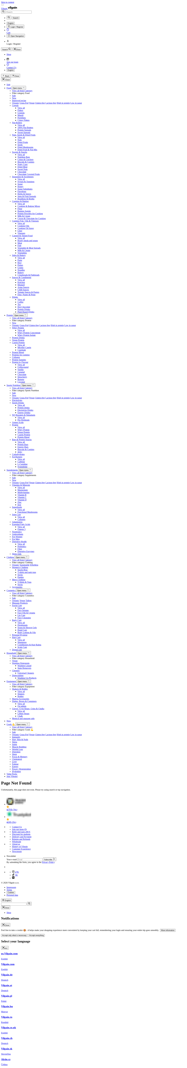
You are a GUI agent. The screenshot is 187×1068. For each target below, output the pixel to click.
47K (17, 872)
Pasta (20, 260)
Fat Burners (17, 457)
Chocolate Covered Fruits (29, 174)
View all (21, 108)
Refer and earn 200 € (21, 832)
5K (16, 875)
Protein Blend (18, 352)
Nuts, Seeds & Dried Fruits (23, 135)
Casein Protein (18, 342)
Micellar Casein (24, 347)
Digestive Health (19, 541)
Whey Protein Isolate (27, 335)
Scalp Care (22, 647)
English (11, 70)
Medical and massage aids (23, 718)
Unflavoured (23, 367)
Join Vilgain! (12, 776)
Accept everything (36, 935)
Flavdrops (22, 191)
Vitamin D (22, 500)
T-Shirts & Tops (24, 582)
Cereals (15, 105)
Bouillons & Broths (26, 199)
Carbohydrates (18, 454)
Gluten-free (40, 103)
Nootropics (17, 532)
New (14, 98)
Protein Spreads (24, 130)
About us (16, 844)
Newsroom (17, 851)
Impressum (11, 887)
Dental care (17, 650)
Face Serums (23, 610)
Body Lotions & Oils (27, 632)
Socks (20, 575)
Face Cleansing (24, 618)
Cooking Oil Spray (26, 228)
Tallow (29, 600)
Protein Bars (23, 444)
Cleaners (16, 670)
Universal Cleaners (26, 673)
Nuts (20, 140)
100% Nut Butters (25, 127)
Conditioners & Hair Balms (29, 645)
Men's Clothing (18, 579)
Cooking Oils (23, 226)
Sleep (14, 754)
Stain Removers (24, 668)
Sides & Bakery (19, 255)
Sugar (20, 184)
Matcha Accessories (20, 699)
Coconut (21, 382)
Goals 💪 (11, 724)
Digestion (16, 752)
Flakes (20, 110)
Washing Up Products (27, 678)
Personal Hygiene (19, 635)
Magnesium (23, 490)
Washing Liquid (24, 665)
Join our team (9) (19, 829)
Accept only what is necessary (14, 935)
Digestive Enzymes (26, 551)
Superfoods (17, 507)
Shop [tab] (9, 912)
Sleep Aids (16, 554)
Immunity (16, 737)
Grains (20, 267)
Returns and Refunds (21, 839)
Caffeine (21, 462)
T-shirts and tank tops (27, 572)
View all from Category (22, 91)
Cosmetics (11, 590)
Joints (14, 744)
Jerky (20, 452)
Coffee (20, 302)
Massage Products (20, 603)
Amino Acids (18, 422)
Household (12, 653)
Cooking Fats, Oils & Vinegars (25, 221)
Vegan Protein (18, 340)
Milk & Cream (24, 216)
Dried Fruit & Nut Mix (27, 150)
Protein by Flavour (20, 362)
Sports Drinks (18, 403)
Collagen (16, 357)
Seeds (20, 145)
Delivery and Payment (21, 837)
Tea (19, 304)
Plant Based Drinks (26, 312)
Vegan (31, 103)
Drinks (15, 297)
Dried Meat (22, 167)
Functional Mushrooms (28, 512)
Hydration (16, 771)
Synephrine (22, 466)
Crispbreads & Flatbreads (28, 275)
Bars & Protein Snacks (22, 439)
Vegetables (22, 253)
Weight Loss (17, 749)
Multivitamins (23, 492)
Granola (21, 113)
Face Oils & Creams (26, 613)
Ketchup (21, 282)
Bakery (21, 272)
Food (9, 88)
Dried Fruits (23, 142)
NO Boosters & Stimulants (23, 415)
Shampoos (22, 642)
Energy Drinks (24, 412)
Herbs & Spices (24, 194)
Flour (20, 208)
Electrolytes (17, 400)
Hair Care (16, 637)
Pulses (20, 265)
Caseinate (22, 350)
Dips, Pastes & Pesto (26, 294)
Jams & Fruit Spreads (27, 196)
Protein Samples (19, 360)
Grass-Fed (24, 103)
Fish (19, 245)
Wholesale (16, 841)
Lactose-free (50, 103)
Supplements (12, 470)
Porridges (22, 118)
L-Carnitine (23, 464)
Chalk (20, 716)
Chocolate (22, 172)
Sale (8, 84)
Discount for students (21, 834)
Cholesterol (17, 759)
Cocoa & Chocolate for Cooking (32, 218)
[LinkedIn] (13, 878)
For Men (16, 539)
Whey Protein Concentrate (29, 333)
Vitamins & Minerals (21, 485)
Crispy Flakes (23, 120)
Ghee (20, 231)
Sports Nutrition (14, 385)
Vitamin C (22, 497)
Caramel (21, 372)
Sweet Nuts (23, 169)
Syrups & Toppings (26, 181)
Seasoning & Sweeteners (23, 177)
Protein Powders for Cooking (30, 213)
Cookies (11, 893)
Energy (15, 766)
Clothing (11, 557)
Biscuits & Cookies (26, 162)
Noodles (21, 270)
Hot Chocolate (24, 307)
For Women (17, 537)
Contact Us (17, 827)
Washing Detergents (20, 663)
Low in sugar (76, 103)
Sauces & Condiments (21, 277)
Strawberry (22, 377)
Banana (21, 379)
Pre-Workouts (23, 420)
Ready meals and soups (28, 240)
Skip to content (7, 2)
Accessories (17, 587)
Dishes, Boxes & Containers (24, 701)
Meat (20, 243)
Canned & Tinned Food (22, 236)
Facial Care (17, 605)
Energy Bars (23, 447)
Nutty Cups (23, 164)
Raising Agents (24, 211)
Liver (14, 761)
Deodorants (23, 625)
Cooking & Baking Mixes (29, 206)
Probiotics (22, 546)
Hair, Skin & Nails (20, 739)
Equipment (12, 681)
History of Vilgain (20, 846)
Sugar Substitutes (25, 189)
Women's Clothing (20, 567)
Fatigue (15, 764)
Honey (20, 186)
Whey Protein (18, 328)
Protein (10, 315)
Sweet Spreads (24, 132)
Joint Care (16, 514)
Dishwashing (17, 675)
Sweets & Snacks (19, 152)
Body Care (16, 620)
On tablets (22, 706)
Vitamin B (22, 495)
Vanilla (21, 369)
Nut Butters (17, 122)
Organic (15, 103)
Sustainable (24, 565)
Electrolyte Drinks (25, 410)
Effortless (34, 565)
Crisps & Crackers (25, 159)
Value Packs (12, 774)
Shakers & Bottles (20, 689)
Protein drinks (24, 408)
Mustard (21, 285)
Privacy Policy (48, 862)
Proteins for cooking (21, 355)
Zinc (19, 502)
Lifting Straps (23, 713)
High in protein (63, 103)
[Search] (3, 12)
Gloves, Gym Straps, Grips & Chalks (28, 708)
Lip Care (21, 615)
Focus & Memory (19, 757)
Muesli (20, 115)
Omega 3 (21, 529)
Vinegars (21, 233)
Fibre (20, 549)
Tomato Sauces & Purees (28, 292)
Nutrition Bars (24, 157)
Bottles (21, 696)
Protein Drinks (24, 309)
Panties (21, 577)
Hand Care (22, 630)
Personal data (12, 895)
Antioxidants (17, 534)
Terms (9, 890)
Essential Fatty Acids (21, 524)
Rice (19, 263)
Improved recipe (19, 100)
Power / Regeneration (21, 769)
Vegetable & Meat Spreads (29, 248)
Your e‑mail (12, 859)
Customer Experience (21, 849)
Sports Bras (23, 570)
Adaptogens (17, 522)
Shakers (21, 694)
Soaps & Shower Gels (27, 627)
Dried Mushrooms (25, 147)
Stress (14, 742)
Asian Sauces (23, 287)
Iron (19, 505)
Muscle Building (19, 747)
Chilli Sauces (23, 290)
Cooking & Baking (20, 201)
